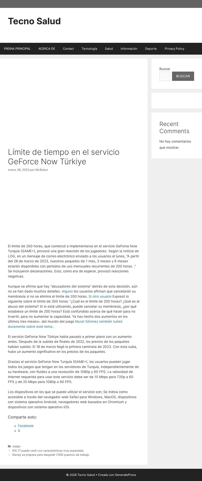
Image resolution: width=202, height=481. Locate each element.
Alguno (67, 291)
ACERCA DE (46, 48)
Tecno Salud (34, 21)
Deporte (151, 48)
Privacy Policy (174, 48)
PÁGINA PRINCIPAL (17, 48)
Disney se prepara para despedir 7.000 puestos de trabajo (50, 454)
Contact (68, 48)
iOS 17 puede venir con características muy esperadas (48, 450)
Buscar (164, 69)
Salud (109, 48)
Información (129, 48)
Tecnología (89, 48)
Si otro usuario (100, 296)
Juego (16, 446)
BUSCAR (183, 76)
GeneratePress (125, 475)
